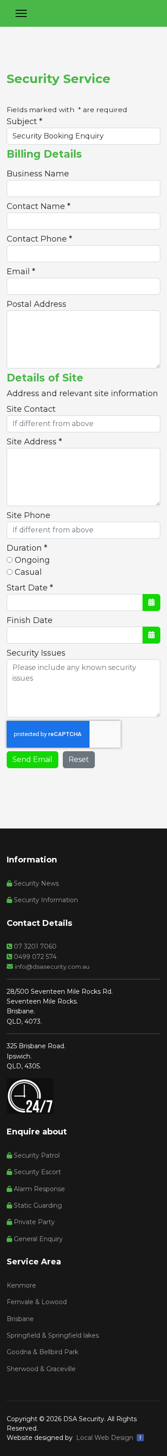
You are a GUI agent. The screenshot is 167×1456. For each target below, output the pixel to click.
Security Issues (36, 653)
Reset (79, 759)
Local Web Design (104, 1438)
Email (21, 271)
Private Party (33, 1222)
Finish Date (30, 620)
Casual (27, 572)
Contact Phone (39, 239)
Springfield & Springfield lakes (53, 1335)
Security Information (45, 900)
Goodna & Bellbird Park (42, 1352)
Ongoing (31, 560)
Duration (27, 548)
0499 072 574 (34, 957)
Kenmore (21, 1285)
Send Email (32, 759)
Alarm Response (38, 1189)
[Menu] (21, 13)
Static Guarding (37, 1205)
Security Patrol (36, 1155)
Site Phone (28, 515)
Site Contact (31, 409)
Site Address (34, 442)
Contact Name (38, 206)
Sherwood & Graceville (41, 1369)
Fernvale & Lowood (37, 1302)
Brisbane (20, 1319)
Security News (35, 883)
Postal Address (36, 304)
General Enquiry (37, 1239)
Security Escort (36, 1172)
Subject (24, 121)
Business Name (38, 174)
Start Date (30, 588)
